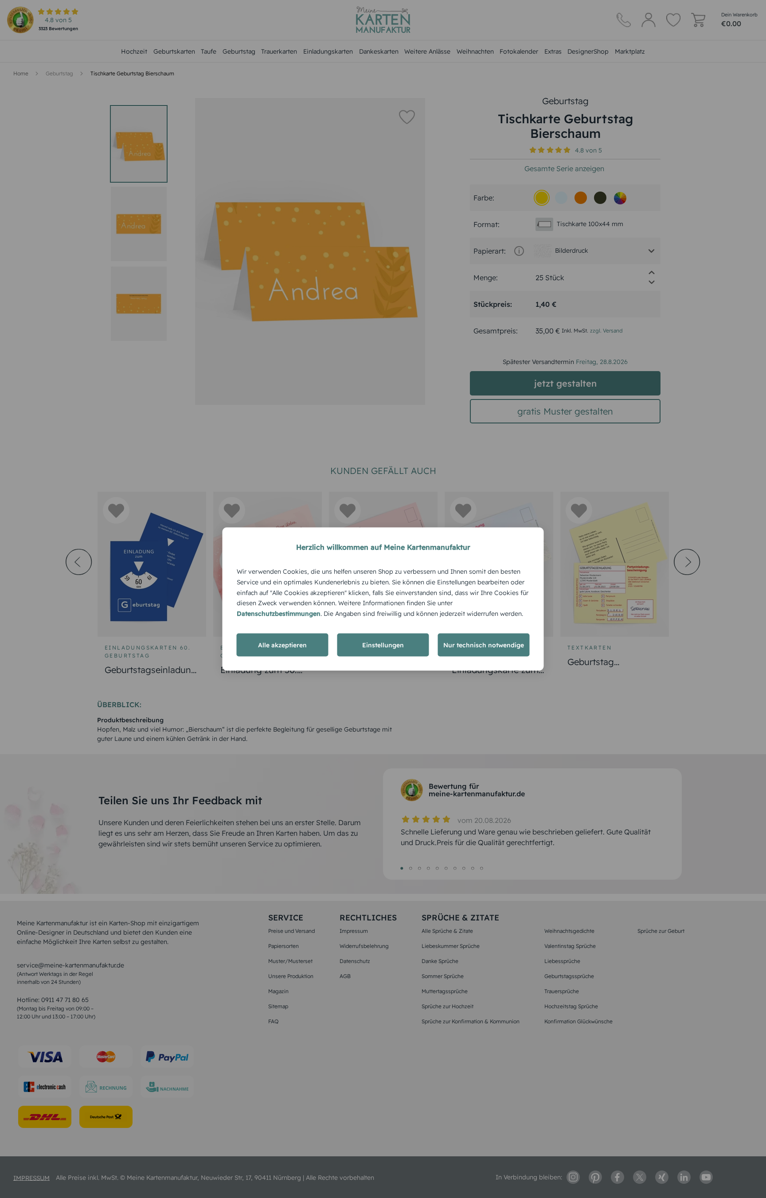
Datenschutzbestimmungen (278, 614)
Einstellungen (383, 645)
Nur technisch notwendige (483, 645)
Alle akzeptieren (282, 645)
